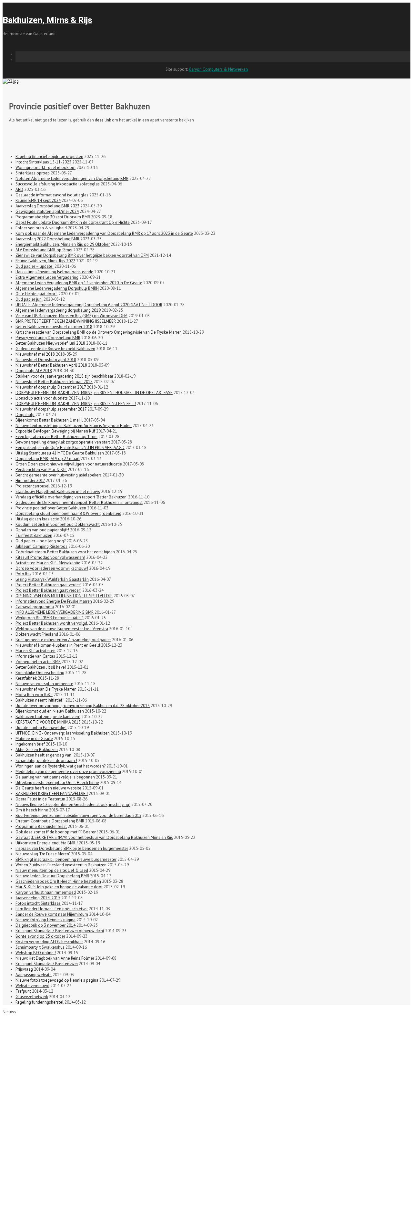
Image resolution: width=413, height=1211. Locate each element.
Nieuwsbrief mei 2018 (35, 354)
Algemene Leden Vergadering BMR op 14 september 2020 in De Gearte (78, 283)
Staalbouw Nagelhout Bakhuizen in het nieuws (57, 491)
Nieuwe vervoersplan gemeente (44, 683)
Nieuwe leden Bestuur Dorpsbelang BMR (52, 876)
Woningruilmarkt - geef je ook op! (45, 167)
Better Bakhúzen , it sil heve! (40, 667)
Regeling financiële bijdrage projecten (49, 156)
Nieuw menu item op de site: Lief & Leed (51, 870)
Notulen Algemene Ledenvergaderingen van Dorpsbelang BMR (71, 178)
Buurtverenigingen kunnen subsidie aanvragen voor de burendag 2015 (78, 815)
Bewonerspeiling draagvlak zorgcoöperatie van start (62, 442)
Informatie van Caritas (35, 656)
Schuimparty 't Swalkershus (40, 947)
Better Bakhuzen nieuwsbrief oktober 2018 (53, 326)
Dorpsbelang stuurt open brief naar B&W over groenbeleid (68, 513)
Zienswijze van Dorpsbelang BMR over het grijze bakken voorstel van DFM (82, 255)
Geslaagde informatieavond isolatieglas (51, 195)
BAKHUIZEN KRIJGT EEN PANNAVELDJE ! (51, 793)
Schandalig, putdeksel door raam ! (46, 760)
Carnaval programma (34, 607)
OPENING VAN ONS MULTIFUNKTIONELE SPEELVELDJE (64, 596)
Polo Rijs (23, 574)
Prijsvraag (24, 969)
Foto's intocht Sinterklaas (38, 903)
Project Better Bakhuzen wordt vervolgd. (51, 623)
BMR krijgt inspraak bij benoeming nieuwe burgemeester (65, 859)
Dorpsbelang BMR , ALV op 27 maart (47, 458)
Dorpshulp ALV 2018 (33, 370)
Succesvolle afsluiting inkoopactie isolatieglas (57, 184)
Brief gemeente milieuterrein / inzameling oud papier (63, 639)
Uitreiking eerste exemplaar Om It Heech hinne (57, 782)
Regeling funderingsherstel (39, 1002)
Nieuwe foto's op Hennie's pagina (45, 920)
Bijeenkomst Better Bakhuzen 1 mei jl (49, 420)
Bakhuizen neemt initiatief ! (40, 700)
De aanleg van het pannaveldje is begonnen (55, 777)
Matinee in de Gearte (34, 738)
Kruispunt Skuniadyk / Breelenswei (46, 963)
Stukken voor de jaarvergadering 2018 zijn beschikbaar (64, 376)
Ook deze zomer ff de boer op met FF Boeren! (56, 832)
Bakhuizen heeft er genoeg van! (44, 755)
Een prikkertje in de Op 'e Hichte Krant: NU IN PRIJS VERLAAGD (70, 447)
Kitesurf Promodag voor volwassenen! (50, 557)
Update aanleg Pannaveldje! (40, 727)
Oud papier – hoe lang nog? (40, 541)
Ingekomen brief (30, 744)
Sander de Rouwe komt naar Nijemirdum (51, 914)
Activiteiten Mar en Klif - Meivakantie (47, 563)
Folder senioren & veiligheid (41, 228)
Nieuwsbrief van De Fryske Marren (45, 689)
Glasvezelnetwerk (31, 996)
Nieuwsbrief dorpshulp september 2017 (50, 409)
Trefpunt (23, 991)
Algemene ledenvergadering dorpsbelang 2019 (58, 310)
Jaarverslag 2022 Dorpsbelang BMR (47, 239)
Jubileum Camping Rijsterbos (41, 546)
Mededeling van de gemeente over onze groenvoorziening (68, 771)
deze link (103, 120)
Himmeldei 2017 (30, 480)
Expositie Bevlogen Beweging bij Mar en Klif (55, 431)
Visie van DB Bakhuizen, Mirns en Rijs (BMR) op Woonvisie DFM (71, 315)
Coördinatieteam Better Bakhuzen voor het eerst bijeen (65, 552)
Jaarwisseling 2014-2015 (37, 898)
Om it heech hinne (31, 810)
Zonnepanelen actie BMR (38, 661)
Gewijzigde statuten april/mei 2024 (47, 211)
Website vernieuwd (32, 985)
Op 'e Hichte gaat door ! (36, 294)
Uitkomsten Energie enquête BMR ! (46, 843)
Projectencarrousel (32, 486)
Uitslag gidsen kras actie (37, 519)
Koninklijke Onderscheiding (39, 672)
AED (19, 189)
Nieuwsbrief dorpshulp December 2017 (50, 387)
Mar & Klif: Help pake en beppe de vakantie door (59, 887)
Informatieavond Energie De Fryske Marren (53, 601)
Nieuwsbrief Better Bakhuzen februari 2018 (54, 381)
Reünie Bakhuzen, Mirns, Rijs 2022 (45, 261)
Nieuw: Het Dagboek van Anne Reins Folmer (54, 958)
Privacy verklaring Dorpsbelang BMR (47, 337)
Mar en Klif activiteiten (35, 650)
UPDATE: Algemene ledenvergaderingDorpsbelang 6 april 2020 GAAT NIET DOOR (88, 305)
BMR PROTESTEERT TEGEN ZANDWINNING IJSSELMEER (65, 321)
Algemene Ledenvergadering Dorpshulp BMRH (57, 288)
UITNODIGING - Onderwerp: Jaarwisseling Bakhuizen (62, 733)
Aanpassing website (33, 974)
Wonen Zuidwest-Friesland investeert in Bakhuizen (60, 865)
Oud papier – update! (34, 266)
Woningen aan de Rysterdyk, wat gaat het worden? (60, 766)
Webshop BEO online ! (35, 952)
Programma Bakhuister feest (41, 826)
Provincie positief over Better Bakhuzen (50, 508)
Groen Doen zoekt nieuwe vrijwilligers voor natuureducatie (68, 464)
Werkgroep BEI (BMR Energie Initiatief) (49, 618)
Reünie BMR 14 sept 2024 (38, 200)
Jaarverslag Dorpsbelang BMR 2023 (47, 206)
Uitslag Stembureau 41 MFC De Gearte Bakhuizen (59, 453)
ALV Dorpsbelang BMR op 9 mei (43, 250)
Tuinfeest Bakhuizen (33, 535)
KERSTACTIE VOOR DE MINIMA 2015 (48, 722)
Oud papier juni (29, 299)
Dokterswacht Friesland (36, 634)
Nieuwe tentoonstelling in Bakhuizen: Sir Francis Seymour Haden (73, 425)
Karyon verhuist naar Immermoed (45, 892)
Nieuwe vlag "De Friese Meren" (42, 854)
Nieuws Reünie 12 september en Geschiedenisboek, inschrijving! (72, 804)
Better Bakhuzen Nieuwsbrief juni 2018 (50, 343)
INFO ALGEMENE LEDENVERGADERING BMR (54, 612)
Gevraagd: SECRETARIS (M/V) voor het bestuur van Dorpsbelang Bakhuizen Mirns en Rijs (94, 837)
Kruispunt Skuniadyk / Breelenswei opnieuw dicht (59, 931)
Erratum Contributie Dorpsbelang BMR (50, 821)
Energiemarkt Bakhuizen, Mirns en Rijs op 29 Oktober (62, 244)
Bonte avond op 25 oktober (40, 936)
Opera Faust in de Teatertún (40, 799)
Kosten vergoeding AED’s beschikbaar (49, 942)
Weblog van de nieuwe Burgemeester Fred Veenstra (61, 629)
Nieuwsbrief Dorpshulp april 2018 (45, 359)
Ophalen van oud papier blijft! (42, 530)
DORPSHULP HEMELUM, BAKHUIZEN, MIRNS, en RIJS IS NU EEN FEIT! (75, 403)
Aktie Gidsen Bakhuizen (36, 749)
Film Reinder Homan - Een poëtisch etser (51, 909)
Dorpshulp (25, 414)
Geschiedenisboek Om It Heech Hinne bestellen (58, 881)
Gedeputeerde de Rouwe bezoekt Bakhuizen (55, 348)
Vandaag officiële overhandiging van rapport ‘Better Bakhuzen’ (71, 497)
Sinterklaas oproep (32, 173)
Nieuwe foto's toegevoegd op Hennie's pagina (56, 980)
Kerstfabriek (26, 678)
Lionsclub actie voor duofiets (41, 398)
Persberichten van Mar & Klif (41, 469)
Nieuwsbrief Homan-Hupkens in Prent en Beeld (57, 645)
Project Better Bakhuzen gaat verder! (48, 585)
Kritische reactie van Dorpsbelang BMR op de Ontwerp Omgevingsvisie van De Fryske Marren (98, 332)
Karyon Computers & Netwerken (218, 69)
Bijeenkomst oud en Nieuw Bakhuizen (49, 711)
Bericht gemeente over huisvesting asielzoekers (58, 475)
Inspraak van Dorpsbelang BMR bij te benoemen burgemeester (71, 848)
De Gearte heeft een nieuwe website (48, 788)
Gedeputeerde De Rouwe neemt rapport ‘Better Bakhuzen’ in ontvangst (79, 502)
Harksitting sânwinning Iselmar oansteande (54, 272)
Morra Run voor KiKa (34, 694)
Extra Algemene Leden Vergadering (46, 277)
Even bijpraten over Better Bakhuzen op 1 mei (56, 436)
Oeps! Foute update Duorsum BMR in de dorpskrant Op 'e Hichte (72, 222)
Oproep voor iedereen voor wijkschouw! (51, 568)
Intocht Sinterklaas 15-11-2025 (43, 162)
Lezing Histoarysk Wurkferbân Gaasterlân (52, 579)
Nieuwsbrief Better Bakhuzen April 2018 (51, 365)
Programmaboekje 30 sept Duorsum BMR (53, 217)
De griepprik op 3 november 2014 (45, 925)
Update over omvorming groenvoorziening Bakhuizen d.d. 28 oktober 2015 (82, 705)
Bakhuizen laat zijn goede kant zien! (47, 716)
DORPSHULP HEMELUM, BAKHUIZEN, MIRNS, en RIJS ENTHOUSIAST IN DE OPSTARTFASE (94, 392)
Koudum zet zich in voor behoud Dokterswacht (57, 524)
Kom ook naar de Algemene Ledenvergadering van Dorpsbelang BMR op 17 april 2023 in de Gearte (104, 233)
